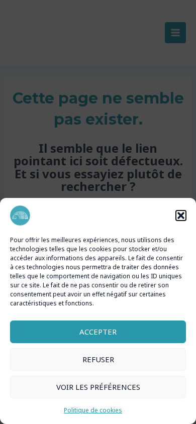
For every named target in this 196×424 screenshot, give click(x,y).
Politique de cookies (93, 410)
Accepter (98, 332)
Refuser (98, 359)
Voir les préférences (98, 387)
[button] (181, 215)
